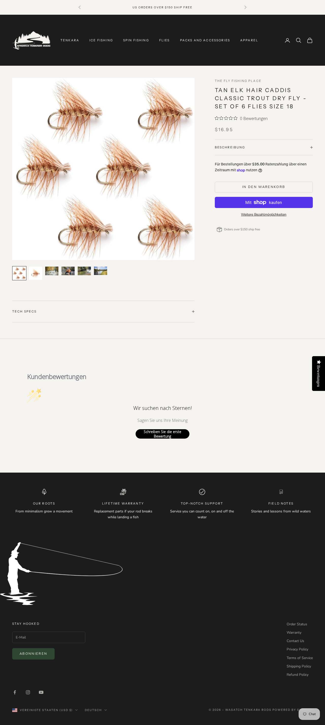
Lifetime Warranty (123, 503)
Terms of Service (300, 657)
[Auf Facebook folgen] (14, 692)
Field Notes (281, 503)
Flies (164, 40)
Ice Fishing (101, 40)
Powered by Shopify (292, 710)
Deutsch (93, 710)
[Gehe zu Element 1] (19, 273)
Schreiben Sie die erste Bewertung (162, 434)
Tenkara (69, 40)
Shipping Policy (299, 666)
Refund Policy (297, 674)
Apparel (249, 40)
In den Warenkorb (263, 187)
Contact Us (295, 640)
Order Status (297, 624)
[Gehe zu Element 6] (100, 270)
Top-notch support (202, 503)
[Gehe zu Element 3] (52, 271)
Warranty (294, 632)
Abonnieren (33, 653)
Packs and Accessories (205, 40)
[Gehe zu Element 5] (84, 271)
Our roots (44, 503)
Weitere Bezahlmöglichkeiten (263, 214)
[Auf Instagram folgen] (27, 692)
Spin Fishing (136, 40)
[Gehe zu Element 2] (35, 273)
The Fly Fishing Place (238, 81)
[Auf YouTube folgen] (41, 692)
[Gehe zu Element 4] (68, 271)
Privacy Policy (297, 649)
